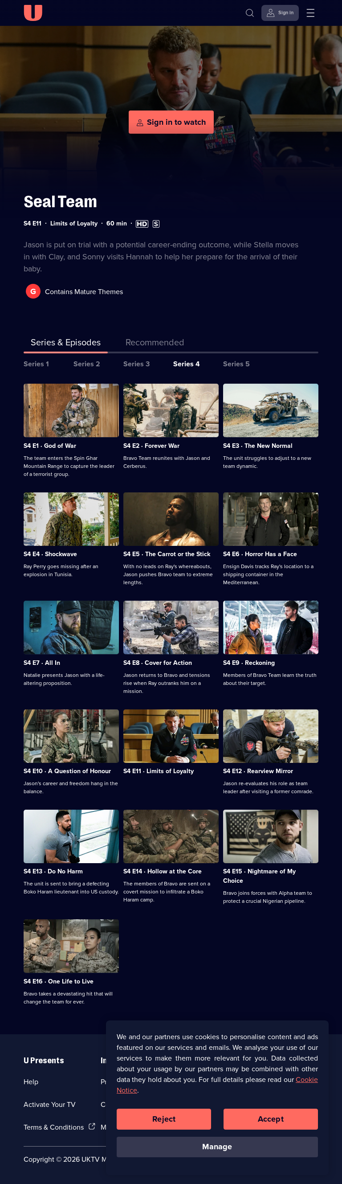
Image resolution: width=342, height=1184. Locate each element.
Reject (163, 1119)
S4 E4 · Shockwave (50, 553)
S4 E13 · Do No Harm (53, 871)
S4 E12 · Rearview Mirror (258, 770)
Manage (217, 1146)
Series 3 (136, 364)
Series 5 (236, 364)
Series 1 (36, 364)
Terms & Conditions (54, 1127)
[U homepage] (33, 13)
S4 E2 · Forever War (151, 445)
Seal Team (60, 201)
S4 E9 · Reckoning (249, 662)
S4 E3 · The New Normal (258, 445)
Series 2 (86, 364)
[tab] (154, 344)
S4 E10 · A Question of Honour (67, 770)
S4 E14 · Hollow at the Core (162, 871)
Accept (271, 1119)
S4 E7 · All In (42, 662)
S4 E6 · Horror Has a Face (260, 553)
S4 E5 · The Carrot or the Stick (166, 553)
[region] (217, 1097)
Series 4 (186, 364)
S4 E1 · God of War (50, 445)
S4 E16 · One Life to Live (59, 981)
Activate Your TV (50, 1104)
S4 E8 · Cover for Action (157, 662)
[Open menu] (310, 13)
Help (31, 1081)
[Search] (250, 13)
